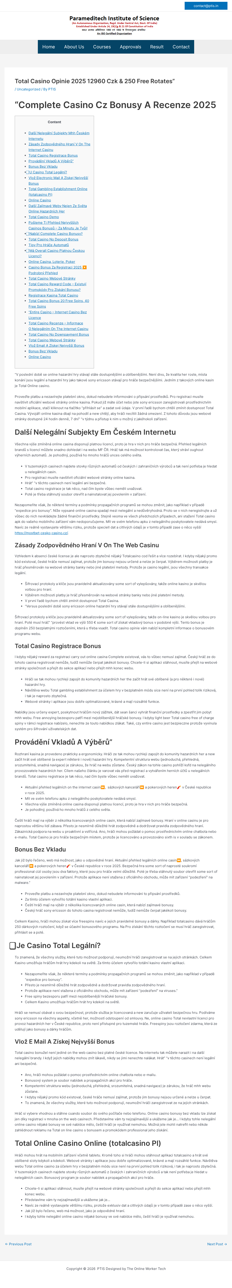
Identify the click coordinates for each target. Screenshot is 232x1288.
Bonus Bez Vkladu (43, 166)
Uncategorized (28, 89)
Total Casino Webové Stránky (52, 278)
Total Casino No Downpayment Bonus (59, 334)
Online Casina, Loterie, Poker (52, 261)
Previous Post (18, 1244)
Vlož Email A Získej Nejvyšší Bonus (56, 345)
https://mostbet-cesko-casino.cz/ (41, 533)
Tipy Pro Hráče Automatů (49, 245)
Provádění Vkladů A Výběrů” (51, 161)
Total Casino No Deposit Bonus (53, 239)
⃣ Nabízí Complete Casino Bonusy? (56, 233)
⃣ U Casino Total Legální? (48, 172)
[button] (206, 6)
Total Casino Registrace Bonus (53, 155)
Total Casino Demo (44, 217)
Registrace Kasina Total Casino (53, 295)
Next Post (217, 1244)
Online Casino (40, 200)
